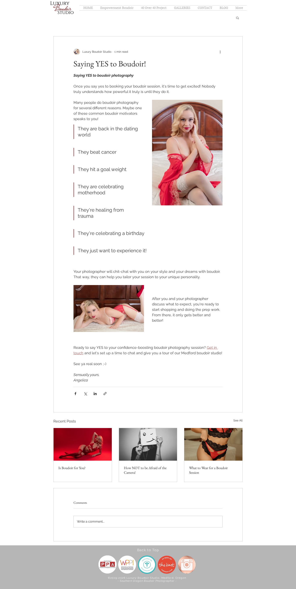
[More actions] (220, 51)
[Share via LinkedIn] (95, 393)
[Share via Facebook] (75, 393)
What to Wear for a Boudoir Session (208, 470)
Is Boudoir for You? (72, 467)
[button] (182, 7)
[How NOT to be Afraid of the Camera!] (148, 444)
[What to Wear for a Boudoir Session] (213, 444)
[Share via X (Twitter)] (85, 393)
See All (238, 420)
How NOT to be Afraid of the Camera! (145, 470)
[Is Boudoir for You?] (83, 444)
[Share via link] (105, 393)
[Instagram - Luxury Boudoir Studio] (187, 565)
